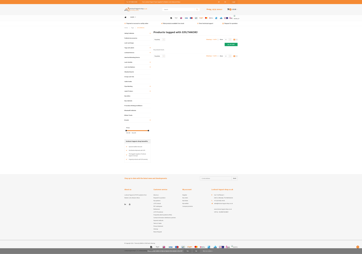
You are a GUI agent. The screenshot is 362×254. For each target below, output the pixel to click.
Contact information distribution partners (164, 217)
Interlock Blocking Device (132, 57)
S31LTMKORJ (140, 27)
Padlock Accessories (130, 38)
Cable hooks (128, 81)
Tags (132, 27)
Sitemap (155, 229)
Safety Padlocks (129, 33)
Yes (188, 251)
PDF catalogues (157, 206)
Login (233, 2)
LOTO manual (157, 203)
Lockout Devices (129, 52)
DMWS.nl (142, 243)
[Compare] (218, 2)
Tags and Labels (129, 47)
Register (184, 195)
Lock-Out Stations (129, 67)
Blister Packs (128, 115)
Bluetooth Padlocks (130, 110)
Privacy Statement (158, 226)
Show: (221, 39)
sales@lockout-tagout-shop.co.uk (223, 203)
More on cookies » (208, 251)
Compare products (187, 206)
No (196, 251)
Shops (132, 17)
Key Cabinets (128, 101)
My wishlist (185, 203)
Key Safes (127, 96)
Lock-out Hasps (129, 43)
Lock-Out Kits (128, 62)
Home (125, 17)
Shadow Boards (129, 72)
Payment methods (158, 220)
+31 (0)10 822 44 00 (219, 200)
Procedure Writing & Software (133, 105)
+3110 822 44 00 (132, 2)
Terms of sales (157, 223)
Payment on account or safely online (137, 23)
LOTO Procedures (158, 212)
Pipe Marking (128, 86)
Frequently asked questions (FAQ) (162, 215)
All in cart (231, 44)
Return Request (157, 232)
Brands (126, 120)
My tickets (185, 200)
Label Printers (128, 91)
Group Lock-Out (129, 76)
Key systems (156, 200)
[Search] (197, 9)
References (156, 209)
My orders (185, 198)
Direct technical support (206, 23)
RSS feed (147, 243)
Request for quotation (231, 23)
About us (155, 195)
